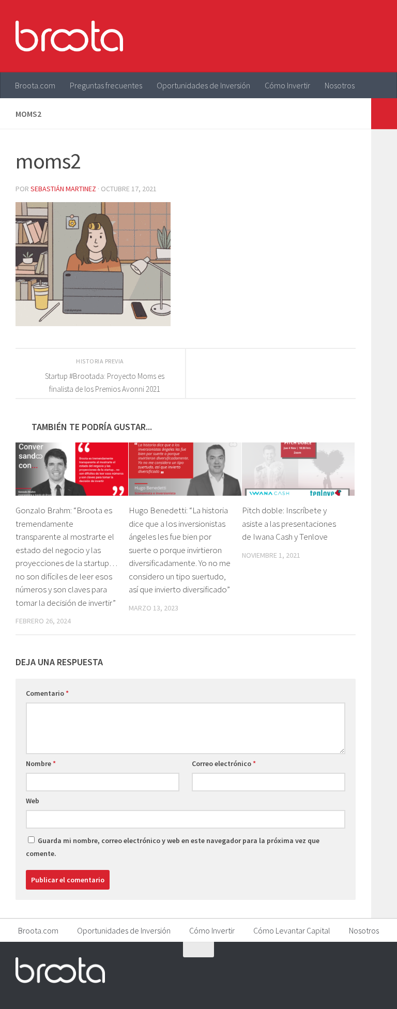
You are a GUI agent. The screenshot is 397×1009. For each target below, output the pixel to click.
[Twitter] (337, 969)
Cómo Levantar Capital (291, 930)
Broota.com (35, 85)
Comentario (47, 693)
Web (32, 800)
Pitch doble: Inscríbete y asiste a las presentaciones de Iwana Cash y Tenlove (289, 523)
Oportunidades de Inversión (203, 85)
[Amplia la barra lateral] (384, 113)
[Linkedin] (374, 969)
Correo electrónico (224, 763)
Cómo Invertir (287, 85)
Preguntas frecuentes (106, 85)
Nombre (41, 763)
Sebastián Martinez (63, 188)
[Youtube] (355, 969)
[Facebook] (318, 969)
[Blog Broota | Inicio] (69, 36)
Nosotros (340, 85)
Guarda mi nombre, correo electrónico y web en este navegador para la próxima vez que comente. (172, 847)
